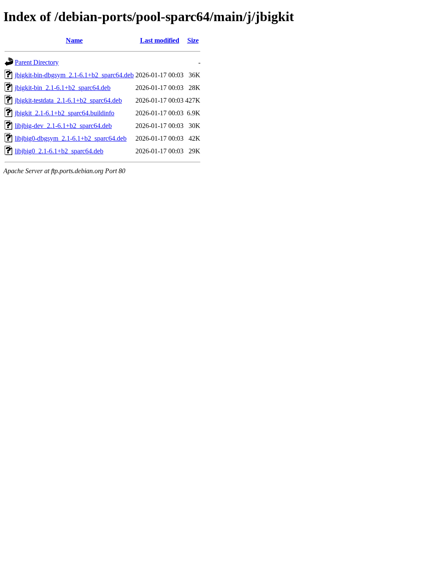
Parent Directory (37, 62)
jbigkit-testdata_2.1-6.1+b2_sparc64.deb (68, 100)
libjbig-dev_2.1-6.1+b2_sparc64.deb (63, 125)
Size (193, 40)
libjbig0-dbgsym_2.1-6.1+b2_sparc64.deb (71, 138)
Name (74, 40)
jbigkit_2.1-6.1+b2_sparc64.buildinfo (64, 113)
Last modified (159, 40)
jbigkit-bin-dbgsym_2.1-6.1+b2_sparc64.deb (74, 75)
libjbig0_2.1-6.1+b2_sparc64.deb (59, 151)
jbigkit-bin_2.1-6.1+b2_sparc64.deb (63, 87)
